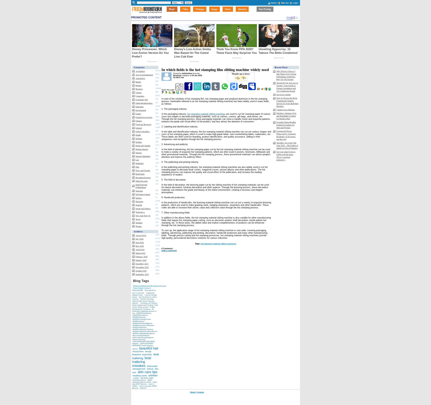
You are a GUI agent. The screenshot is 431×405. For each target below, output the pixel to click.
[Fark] (162, 93)
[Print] (181, 93)
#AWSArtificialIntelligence (142, 323)
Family (138, 113)
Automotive (140, 78)
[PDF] (185, 93)
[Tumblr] (216, 90)
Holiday (139, 142)
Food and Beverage (143, 124)
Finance (139, 120)
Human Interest (142, 149)
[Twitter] (197, 90)
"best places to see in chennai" (144, 291)
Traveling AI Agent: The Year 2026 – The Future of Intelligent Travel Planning (287, 145)
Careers (139, 92)
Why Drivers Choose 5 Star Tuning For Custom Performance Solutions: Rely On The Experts (286, 75)
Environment (141, 110)
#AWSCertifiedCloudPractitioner (145, 331)
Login (295, 3)
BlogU (172, 9)
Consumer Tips (142, 99)
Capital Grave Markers (285, 109)
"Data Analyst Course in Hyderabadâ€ (141, 289)
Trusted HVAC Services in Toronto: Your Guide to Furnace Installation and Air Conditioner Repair (287, 86)
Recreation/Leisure (143, 177)
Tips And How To (143, 215)
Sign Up (284, 3)
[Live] (258, 90)
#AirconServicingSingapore (143, 337)
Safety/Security (142, 181)
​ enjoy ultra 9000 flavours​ (144, 383)
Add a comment (169, 250)
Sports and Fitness (143, 208)
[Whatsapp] (225, 90)
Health (138, 135)
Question (242, 9)
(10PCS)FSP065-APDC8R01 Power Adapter (142, 344)
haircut (150, 369)
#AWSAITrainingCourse (142, 319)
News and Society (143, 170)
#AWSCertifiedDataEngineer (144, 333)
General (139, 128)
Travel (138, 219)
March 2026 (140, 253)
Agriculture (140, 71)
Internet (139, 152)
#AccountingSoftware (141, 335)
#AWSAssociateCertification (143, 325)
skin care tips (147, 372)
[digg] (243, 90)
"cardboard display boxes (143, 294)
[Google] (266, 90)
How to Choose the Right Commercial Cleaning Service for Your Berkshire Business (287, 102)
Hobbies (139, 138)
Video (185, 9)
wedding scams (140, 375)
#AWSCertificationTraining (143, 329)
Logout (200, 392)
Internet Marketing (143, 156)
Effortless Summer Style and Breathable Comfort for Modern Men (286, 116)
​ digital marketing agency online (142, 381)
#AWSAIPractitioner (140, 315)
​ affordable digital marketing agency (142, 379)
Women (139, 226)
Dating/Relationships (144, 103)
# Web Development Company (143, 308)
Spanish (139, 205)
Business (139, 89)
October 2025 (141, 270)
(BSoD (135, 349)
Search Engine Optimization (141, 186)
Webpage (199, 9)
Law (137, 159)
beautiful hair (148, 348)
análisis (136, 378)
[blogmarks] (166, 93)
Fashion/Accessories (144, 117)
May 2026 (140, 246)
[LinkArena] (170, 93)
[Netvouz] (177, 93)
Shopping (139, 201)
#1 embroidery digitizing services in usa (144, 311)
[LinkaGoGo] (174, 93)
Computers (140, 96)
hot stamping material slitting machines (206, 114)
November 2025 (142, 267)
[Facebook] (188, 90)
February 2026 (142, 256)
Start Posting (265, 9)
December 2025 (142, 263)
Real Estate (140, 174)
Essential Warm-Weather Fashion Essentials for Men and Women (286, 125)
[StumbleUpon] (269, 90)
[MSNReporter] (262, 90)
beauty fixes (138, 351)
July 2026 (140, 239)
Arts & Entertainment (144, 74)
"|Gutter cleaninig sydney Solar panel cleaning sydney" (143, 301)
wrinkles (153, 375)
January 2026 (141, 260)
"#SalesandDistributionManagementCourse (149, 286)
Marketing (140, 163)
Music (228, 9)
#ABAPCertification (144, 313)
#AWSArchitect (138, 321)
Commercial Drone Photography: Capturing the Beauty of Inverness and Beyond (286, 135)
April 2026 (140, 249)
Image (214, 9)
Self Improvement (143, 194)
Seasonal (139, 190)
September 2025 (142, 274)
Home (273, 3)
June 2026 (140, 242)
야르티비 (143, 388)
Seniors (139, 198)
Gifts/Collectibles (143, 131)
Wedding (139, 222)
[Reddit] (179, 90)
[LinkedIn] (207, 90)
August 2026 (141, 235)
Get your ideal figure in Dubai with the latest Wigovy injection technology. (285, 155)
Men (137, 166)
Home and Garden (143, 145)
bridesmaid (152, 366)
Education (140, 106)
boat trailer (147, 354)
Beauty (138, 81)
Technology (140, 212)
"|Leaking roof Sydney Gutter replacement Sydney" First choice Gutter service (145, 305)
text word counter (283, 94)
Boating (139, 85)
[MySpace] (252, 90)
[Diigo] (234, 90)
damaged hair (139, 369)
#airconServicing (139, 339)
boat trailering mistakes (141, 362)
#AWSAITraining (139, 317)
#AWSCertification (140, 327)
